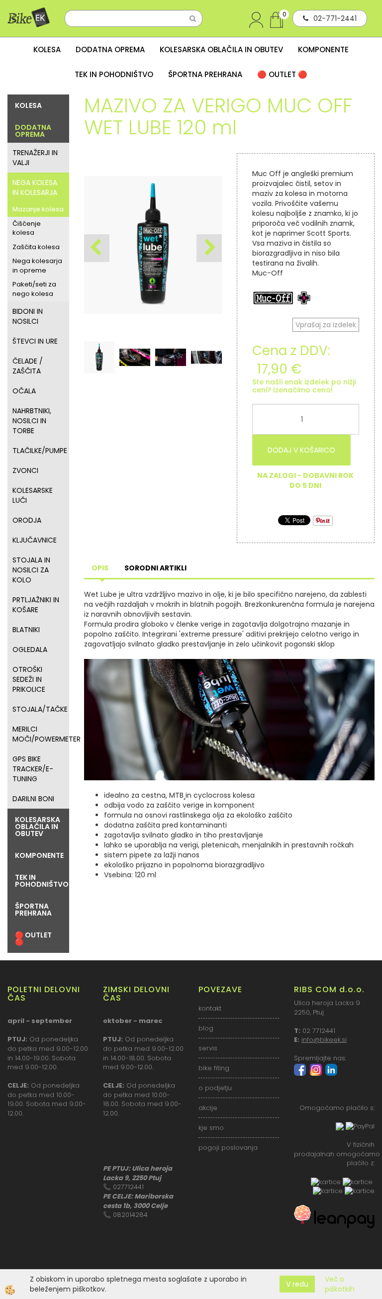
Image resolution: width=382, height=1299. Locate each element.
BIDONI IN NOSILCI (27, 316)
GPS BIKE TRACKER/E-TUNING (32, 769)
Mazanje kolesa (38, 209)
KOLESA (47, 49)
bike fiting (213, 1068)
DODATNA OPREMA (110, 49)
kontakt (209, 1008)
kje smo (211, 1127)
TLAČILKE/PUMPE (39, 451)
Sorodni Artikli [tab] (155, 568)
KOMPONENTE (323, 49)
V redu (297, 1284)
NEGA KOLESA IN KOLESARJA (34, 187)
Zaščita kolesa (36, 247)
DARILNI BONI (33, 799)
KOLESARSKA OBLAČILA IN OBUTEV (221, 49)
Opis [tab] (100, 568)
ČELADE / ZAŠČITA (27, 366)
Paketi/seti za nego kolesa (34, 288)
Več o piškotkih (340, 1284)
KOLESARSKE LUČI (32, 495)
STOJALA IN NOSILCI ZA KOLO (31, 570)
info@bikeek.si (324, 1039)
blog (205, 1028)
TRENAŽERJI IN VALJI (35, 158)
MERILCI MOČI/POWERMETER (40, 734)
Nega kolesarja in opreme (37, 265)
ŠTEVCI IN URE (35, 341)
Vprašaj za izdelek (325, 325)
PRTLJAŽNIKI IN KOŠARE (35, 605)
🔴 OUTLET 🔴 (282, 74)
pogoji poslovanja (228, 1147)
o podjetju (215, 1088)
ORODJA (26, 520)
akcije (207, 1108)
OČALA (24, 391)
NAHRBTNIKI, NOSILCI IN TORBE (31, 421)
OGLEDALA (29, 649)
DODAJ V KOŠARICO (301, 450)
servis (207, 1048)
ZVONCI (25, 470)
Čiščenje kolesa (26, 228)
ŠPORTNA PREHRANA (205, 74)
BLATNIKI (26, 630)
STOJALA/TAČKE (40, 709)
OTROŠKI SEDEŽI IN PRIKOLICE (28, 679)
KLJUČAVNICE (34, 540)
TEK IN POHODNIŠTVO (114, 74)
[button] (209, 248)
